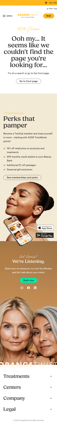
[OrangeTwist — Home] (28, 16)
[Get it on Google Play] (45, 235)
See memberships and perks (22, 177)
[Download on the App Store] (45, 227)
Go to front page (29, 81)
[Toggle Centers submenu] (51, 387)
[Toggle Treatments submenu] (51, 376)
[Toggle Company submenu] (51, 398)
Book (48, 16)
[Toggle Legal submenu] (51, 409)
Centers (12, 387)
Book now (28, 280)
